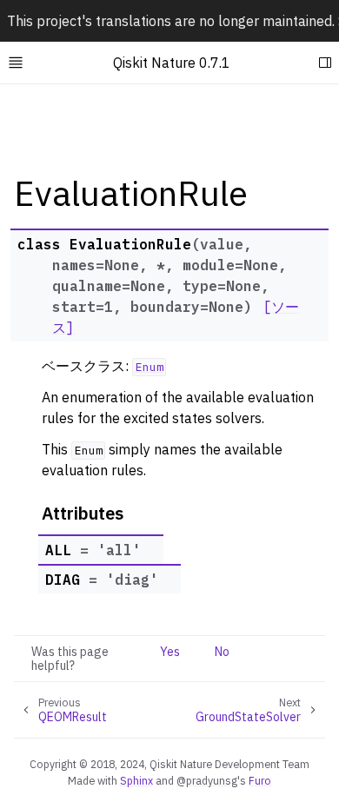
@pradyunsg (206, 780)
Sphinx (136, 780)
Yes (170, 651)
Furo (260, 780)
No (222, 651)
